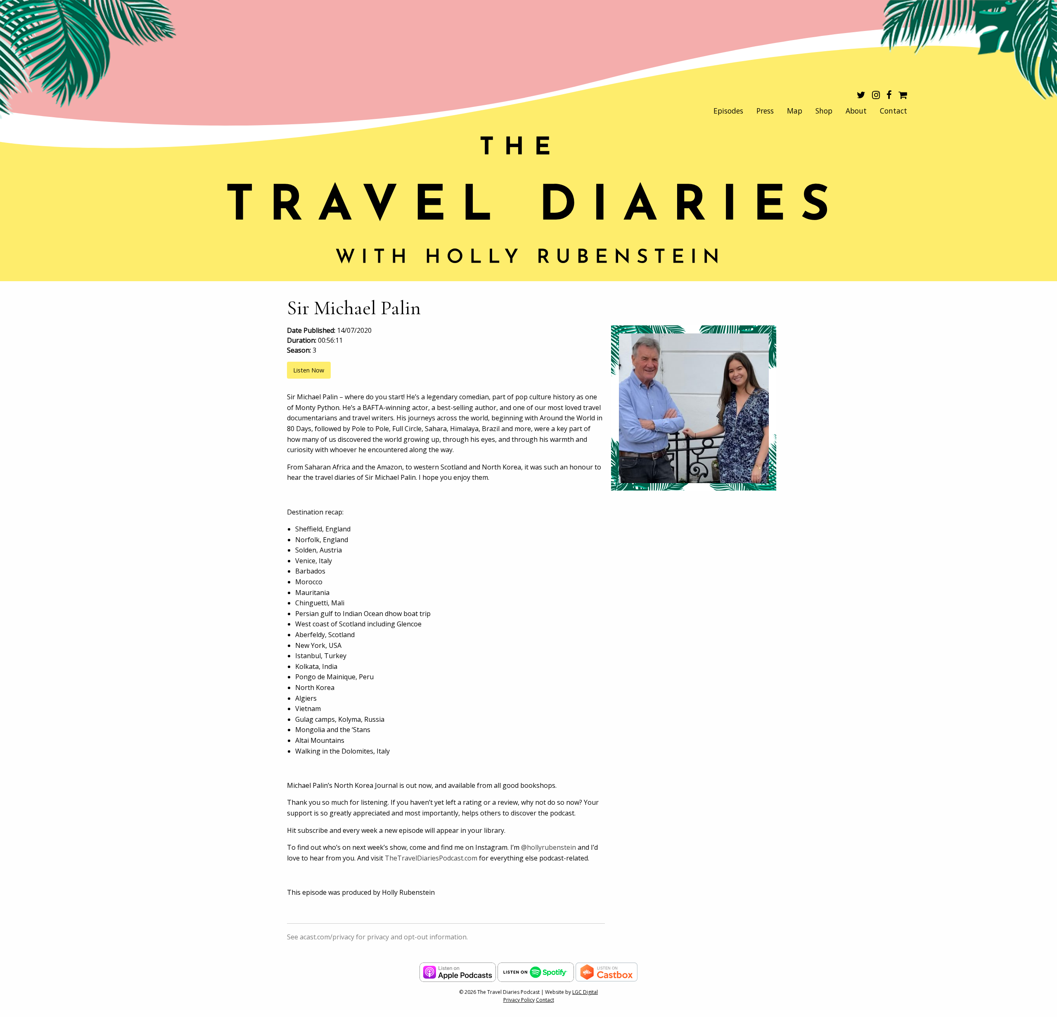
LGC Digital (585, 992)
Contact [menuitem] (893, 111)
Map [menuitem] (794, 111)
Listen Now (308, 370)
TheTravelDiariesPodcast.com (432, 858)
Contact (545, 999)
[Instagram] (876, 95)
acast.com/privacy (327, 936)
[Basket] (902, 95)
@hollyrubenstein (548, 847)
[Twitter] (861, 95)
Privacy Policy (519, 999)
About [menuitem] (856, 111)
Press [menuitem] (765, 111)
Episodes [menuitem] (728, 111)
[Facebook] (889, 95)
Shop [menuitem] (823, 111)
